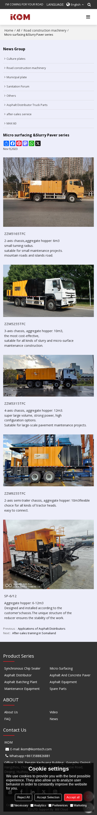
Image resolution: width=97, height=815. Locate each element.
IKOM (8, 742)
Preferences (60, 805)
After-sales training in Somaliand (34, 633)
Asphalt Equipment (63, 682)
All (18, 30)
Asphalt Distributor (18, 675)
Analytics (40, 805)
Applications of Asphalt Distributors (41, 629)
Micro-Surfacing (61, 668)
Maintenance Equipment (22, 688)
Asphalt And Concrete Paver (70, 675)
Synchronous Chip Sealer (22, 668)
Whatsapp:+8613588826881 (29, 756)
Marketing (80, 805)
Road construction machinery (44, 30)
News (54, 719)
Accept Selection (48, 797)
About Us (11, 712)
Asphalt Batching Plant (20, 682)
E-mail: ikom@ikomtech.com (31, 749)
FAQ (7, 719)
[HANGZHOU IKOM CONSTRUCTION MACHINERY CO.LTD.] (19, 17)
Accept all (73, 797)
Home (8, 30)
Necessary (21, 805)
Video (54, 712)
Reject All (23, 797)
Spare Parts (58, 688)
